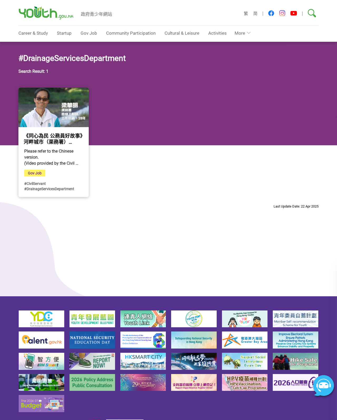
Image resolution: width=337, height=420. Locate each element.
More (240, 33)
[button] (271, 13)
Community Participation (131, 33)
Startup (64, 33)
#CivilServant (35, 183)
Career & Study (33, 33)
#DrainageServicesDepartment (49, 188)
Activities (217, 33)
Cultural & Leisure (182, 33)
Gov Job (89, 33)
